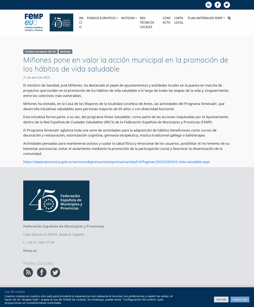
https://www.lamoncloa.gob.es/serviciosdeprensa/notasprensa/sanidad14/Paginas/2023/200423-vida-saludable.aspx (116, 161)
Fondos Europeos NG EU (40, 51)
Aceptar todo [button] (240, 299)
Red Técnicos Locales (147, 22)
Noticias (128, 18)
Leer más (221, 299)
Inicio (81, 22)
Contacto (167, 20)
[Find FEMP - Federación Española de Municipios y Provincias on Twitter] (55, 271)
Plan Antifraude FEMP (205, 18)
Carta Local (178, 20)
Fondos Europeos (101, 18)
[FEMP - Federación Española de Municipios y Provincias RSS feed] (28, 271)
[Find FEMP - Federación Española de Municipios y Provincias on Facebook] (42, 271)
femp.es (30, 250)
